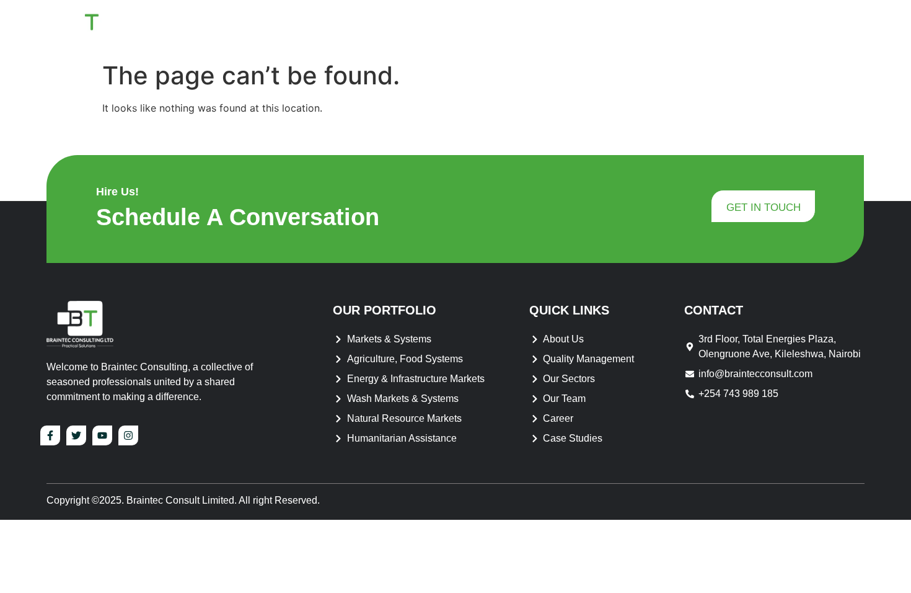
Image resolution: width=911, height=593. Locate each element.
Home (436, 27)
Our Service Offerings (622, 27)
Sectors (730, 27)
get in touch (763, 207)
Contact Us (822, 27)
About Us (496, 27)
